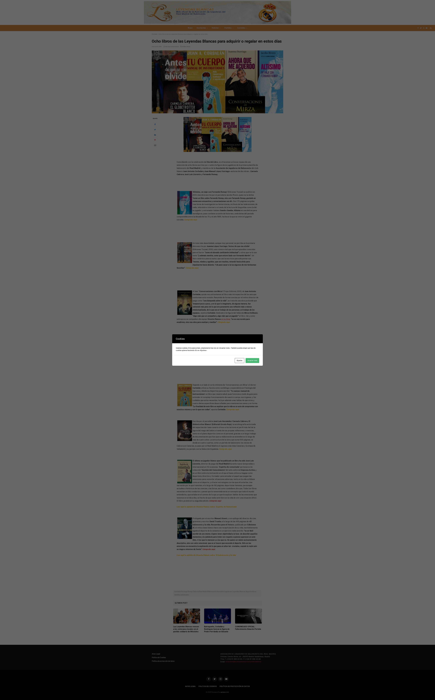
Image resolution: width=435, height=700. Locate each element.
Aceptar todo (252, 360)
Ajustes (239, 360)
